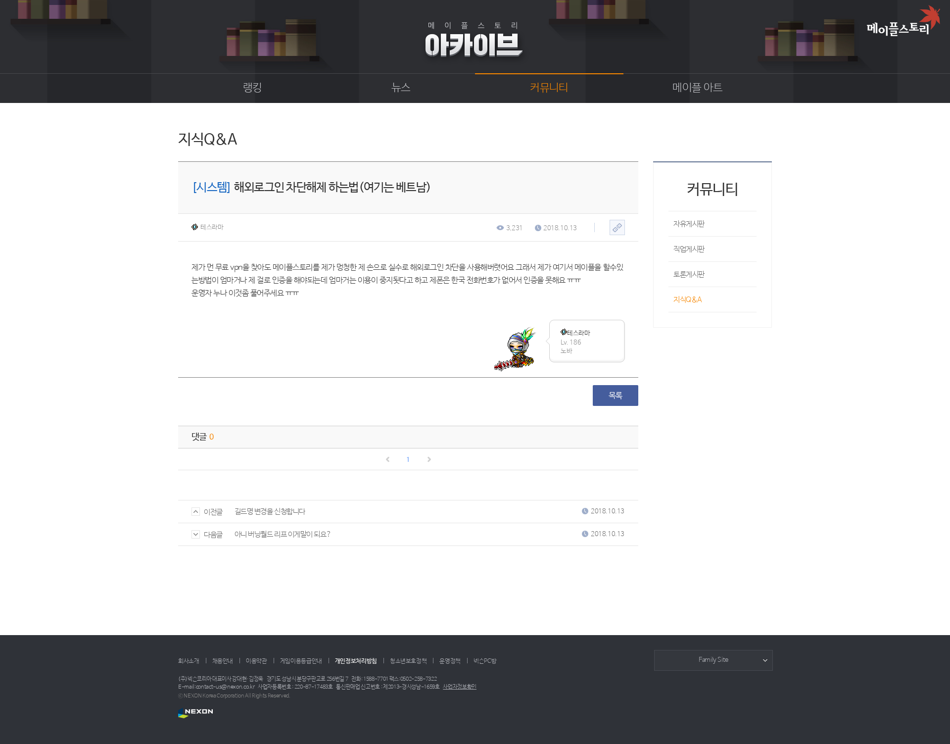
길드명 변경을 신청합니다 (270, 511)
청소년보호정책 (408, 661)
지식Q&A (687, 300)
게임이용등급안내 (301, 661)
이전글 (213, 512)
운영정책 (450, 661)
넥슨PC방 (485, 661)
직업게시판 (689, 249)
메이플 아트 (697, 88)
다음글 (213, 535)
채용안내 (223, 661)
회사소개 (188, 661)
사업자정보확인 (459, 687)
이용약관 (256, 661)
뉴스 (401, 88)
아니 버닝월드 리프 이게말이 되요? (283, 534)
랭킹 (252, 88)
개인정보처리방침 (356, 661)
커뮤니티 (549, 88)
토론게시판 (689, 274)
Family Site (713, 660)
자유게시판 (689, 224)
